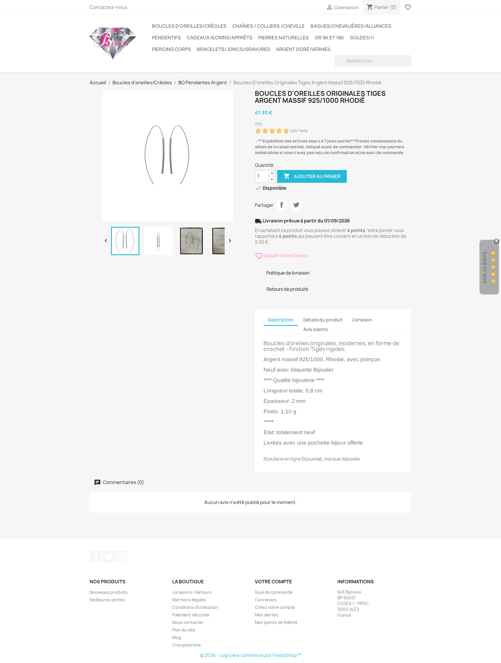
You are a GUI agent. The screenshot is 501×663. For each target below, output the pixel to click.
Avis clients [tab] (315, 329)
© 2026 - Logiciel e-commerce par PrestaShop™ (250, 655)
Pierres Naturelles (283, 37)
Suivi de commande (274, 592)
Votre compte (273, 581)
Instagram (121, 556)
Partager (281, 205)
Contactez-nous (108, 7)
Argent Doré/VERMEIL (303, 49)
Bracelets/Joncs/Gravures (233, 49)
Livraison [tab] (362, 320)
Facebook (96, 556)
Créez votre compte (275, 607)
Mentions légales (189, 599)
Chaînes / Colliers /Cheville (268, 26)
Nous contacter (188, 622)
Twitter (109, 556)
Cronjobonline (186, 645)
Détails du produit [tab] (323, 320)
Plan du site (183, 630)
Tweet (296, 205)
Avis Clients (484, 267)
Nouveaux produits (109, 592)
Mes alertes (266, 615)
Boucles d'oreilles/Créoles (189, 26)
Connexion (266, 599)
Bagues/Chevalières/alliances (351, 26)
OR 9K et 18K (329, 37)
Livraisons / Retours (192, 592)
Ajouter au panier (312, 176)
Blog (176, 637)
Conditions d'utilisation (195, 607)
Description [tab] (281, 320)
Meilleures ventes (107, 599)
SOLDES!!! (362, 37)
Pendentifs (166, 37)
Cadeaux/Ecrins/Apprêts (220, 37)
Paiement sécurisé (190, 615)
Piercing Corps (171, 49)
